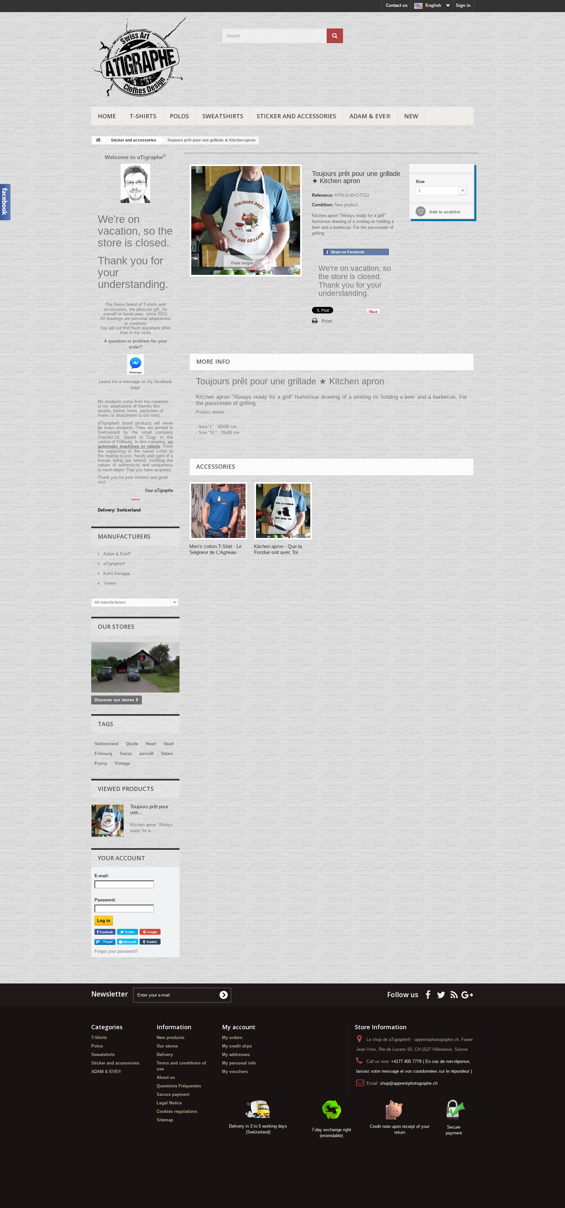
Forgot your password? (116, 951)
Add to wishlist (444, 211)
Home (107, 116)
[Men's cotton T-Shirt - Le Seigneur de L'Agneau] (218, 511)
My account (238, 1027)
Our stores (116, 626)
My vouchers (235, 1071)
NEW (411, 116)
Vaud (168, 743)
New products (170, 1037)
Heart (151, 743)
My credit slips (237, 1046)
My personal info (239, 1063)
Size (421, 181)
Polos (179, 116)
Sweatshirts (222, 116)
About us (166, 1077)
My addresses (236, 1054)
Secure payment (173, 1094)
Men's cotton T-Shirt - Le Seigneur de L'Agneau (215, 549)
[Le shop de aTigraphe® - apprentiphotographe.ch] (151, 58)
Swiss (126, 753)
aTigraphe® (113, 563)
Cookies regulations (177, 1111)
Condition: (322, 204)
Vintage (122, 763)
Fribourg (103, 753)
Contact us (396, 5)
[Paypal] (104, 942)
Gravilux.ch (108, 437)
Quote (132, 743)
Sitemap (165, 1119)
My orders (232, 1037)
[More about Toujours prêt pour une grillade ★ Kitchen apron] (107, 820)
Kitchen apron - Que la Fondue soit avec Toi (278, 549)
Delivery (165, 1054)
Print (327, 321)
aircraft (146, 753)
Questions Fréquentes (179, 1085)
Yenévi (109, 583)
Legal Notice (169, 1102)
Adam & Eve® (116, 553)
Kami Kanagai (116, 573)
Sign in (463, 5)
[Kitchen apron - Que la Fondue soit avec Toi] (283, 511)
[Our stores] (135, 667)
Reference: (322, 195)
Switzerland (106, 743)
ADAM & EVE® (370, 116)
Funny (100, 763)
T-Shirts (142, 116)
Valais (167, 753)
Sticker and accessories (296, 116)
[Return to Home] (98, 140)
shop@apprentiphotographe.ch (408, 1083)
